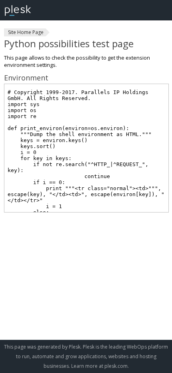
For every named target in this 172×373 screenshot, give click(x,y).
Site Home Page (26, 32)
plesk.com (116, 366)
